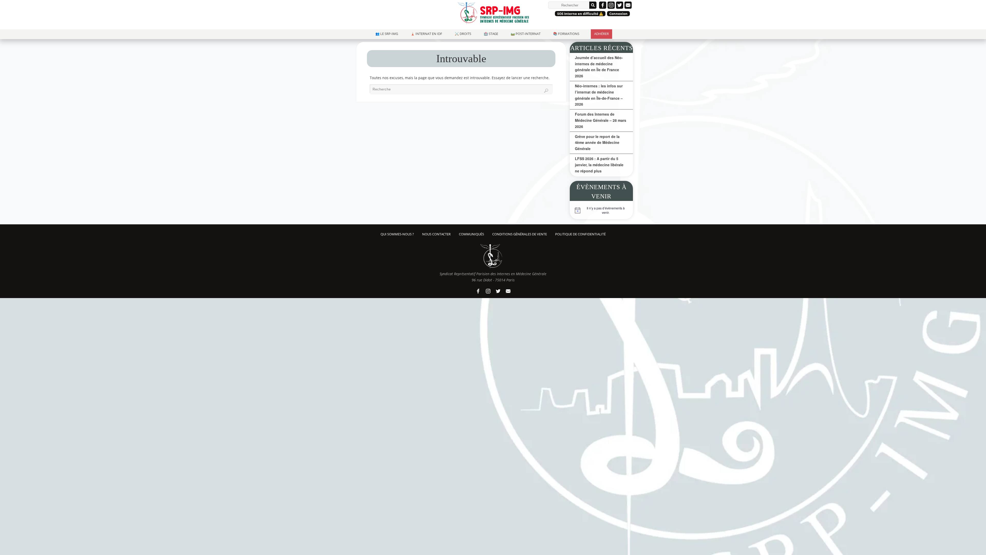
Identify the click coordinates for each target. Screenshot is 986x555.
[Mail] (628, 5)
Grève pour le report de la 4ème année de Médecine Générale (597, 142)
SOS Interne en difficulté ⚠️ (580, 13)
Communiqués (471, 234)
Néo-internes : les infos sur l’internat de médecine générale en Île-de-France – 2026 (599, 95)
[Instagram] (611, 5)
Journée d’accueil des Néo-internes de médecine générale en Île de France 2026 (599, 66)
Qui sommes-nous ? (397, 234)
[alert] (601, 211)
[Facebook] (602, 5)
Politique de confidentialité (580, 234)
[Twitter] (619, 5)
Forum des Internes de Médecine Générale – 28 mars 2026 (600, 120)
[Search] (546, 90)
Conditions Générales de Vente (519, 234)
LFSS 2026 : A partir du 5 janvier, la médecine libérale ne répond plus (599, 164)
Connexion (618, 13)
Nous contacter (436, 234)
